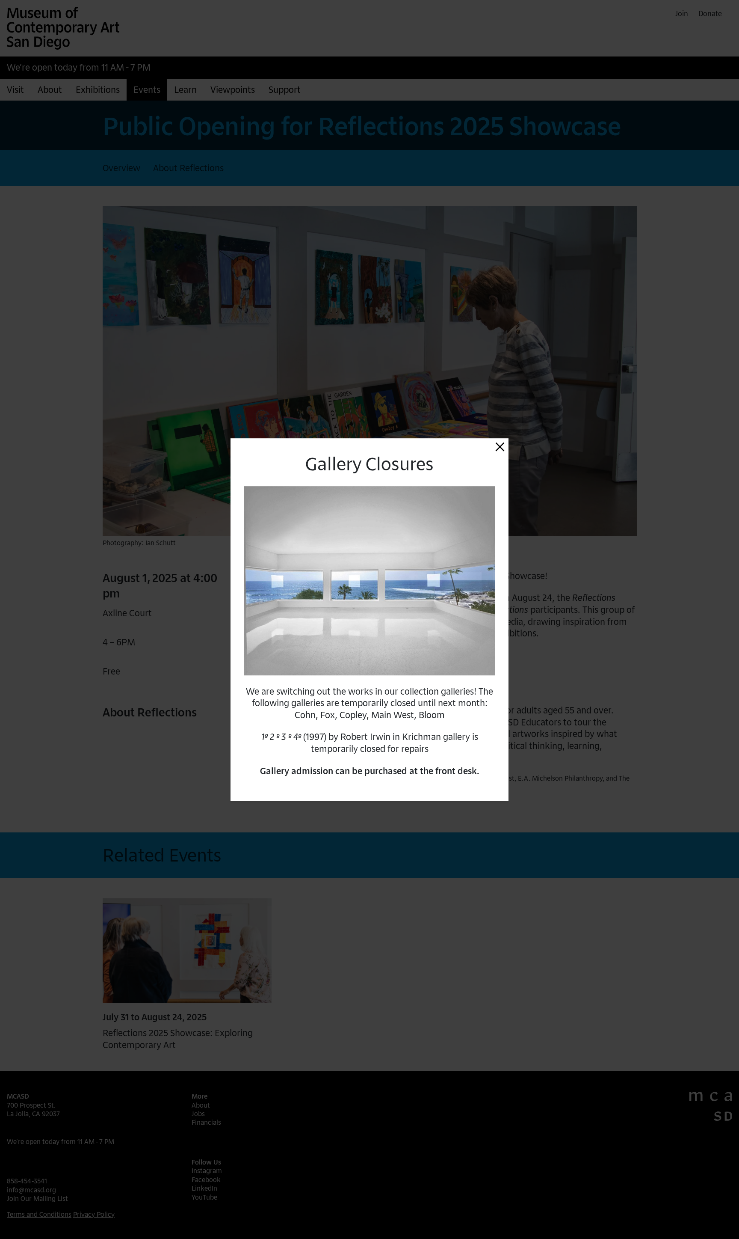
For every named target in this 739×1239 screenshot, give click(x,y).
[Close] (500, 447)
